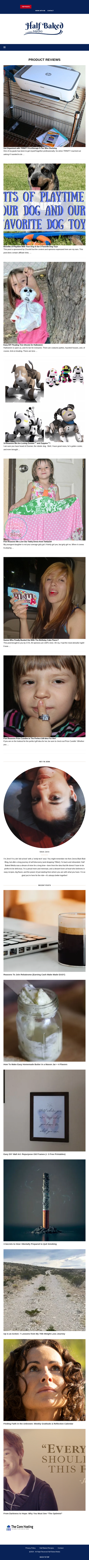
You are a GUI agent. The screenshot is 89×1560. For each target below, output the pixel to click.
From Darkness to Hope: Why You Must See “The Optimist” (32, 1513)
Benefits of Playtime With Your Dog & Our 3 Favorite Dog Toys (30, 247)
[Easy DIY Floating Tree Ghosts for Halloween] (44, 303)
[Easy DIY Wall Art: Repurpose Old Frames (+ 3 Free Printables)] (44, 1110)
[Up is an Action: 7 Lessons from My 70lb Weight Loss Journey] (44, 1290)
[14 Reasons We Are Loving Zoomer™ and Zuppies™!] (44, 401)
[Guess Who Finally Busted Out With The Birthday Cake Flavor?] (44, 598)
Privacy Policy (30, 1548)
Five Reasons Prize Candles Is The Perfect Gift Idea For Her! (29, 738)
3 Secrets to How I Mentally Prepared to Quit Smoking (30, 1244)
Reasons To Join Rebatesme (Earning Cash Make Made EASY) (34, 974)
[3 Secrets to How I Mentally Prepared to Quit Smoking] (44, 1200)
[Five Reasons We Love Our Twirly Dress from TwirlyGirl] (44, 499)
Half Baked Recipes (47, 1548)
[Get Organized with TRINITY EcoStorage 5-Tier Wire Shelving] (44, 106)
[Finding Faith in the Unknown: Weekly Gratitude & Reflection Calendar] (44, 1380)
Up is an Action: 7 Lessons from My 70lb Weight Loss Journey (34, 1334)
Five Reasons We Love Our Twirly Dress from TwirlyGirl (27, 542)
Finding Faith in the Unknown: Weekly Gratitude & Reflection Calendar (38, 1424)
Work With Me (40, 10)
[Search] (84, 47)
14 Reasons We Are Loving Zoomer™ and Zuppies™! (26, 443)
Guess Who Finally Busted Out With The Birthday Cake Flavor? (31, 640)
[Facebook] (37, 3)
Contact (50, 10)
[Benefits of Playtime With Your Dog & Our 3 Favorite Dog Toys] (44, 204)
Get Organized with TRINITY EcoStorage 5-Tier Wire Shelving (30, 148)
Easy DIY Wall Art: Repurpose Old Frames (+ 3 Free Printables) (34, 1154)
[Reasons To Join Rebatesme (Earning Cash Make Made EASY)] (44, 931)
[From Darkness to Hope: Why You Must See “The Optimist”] (44, 1470)
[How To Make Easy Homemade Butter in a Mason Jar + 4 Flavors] (44, 1021)
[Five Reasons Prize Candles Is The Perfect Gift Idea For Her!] (44, 696)
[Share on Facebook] (81, 163)
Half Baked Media (54, 1552)
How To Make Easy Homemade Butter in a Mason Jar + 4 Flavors (35, 1064)
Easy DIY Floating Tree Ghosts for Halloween (23, 345)
